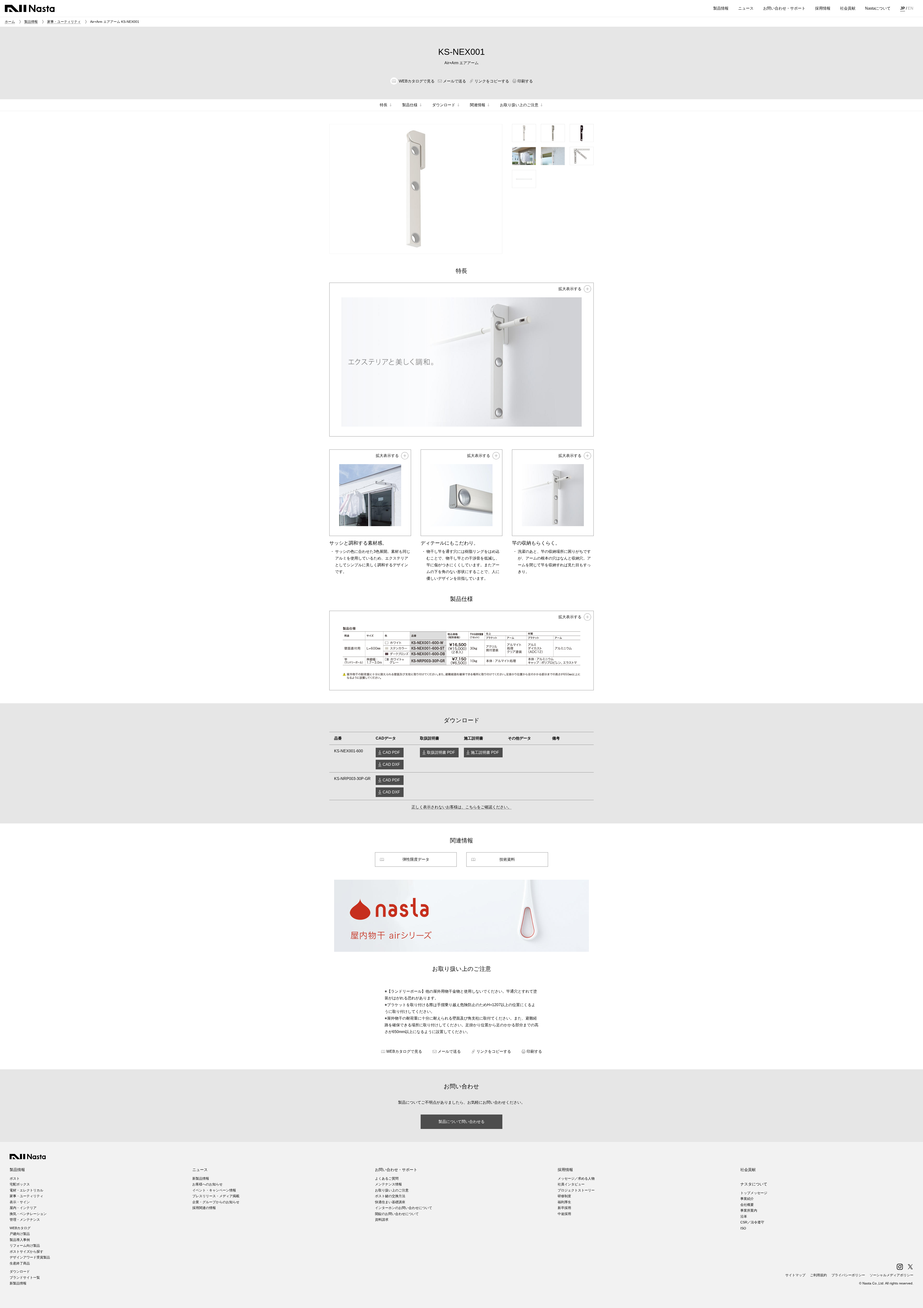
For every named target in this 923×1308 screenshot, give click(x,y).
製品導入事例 (20, 1240)
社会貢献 (748, 1170)
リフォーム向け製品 (25, 1245)
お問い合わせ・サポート (396, 1170)
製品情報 (31, 22)
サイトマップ (795, 1275)
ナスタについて (753, 1184)
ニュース (200, 1170)
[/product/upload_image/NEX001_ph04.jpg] (552, 493)
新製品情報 (18, 1283)
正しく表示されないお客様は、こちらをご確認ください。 (461, 807)
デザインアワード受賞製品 (30, 1257)
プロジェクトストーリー (576, 1190)
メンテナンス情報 (388, 1184)
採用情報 (565, 1170)
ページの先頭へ (912, 1297)
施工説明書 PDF (485, 752)
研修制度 (564, 1196)
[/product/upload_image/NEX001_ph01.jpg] (461, 359)
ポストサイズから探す (26, 1251)
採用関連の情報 (204, 1208)
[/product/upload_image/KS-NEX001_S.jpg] (461, 650)
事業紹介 (747, 1199)
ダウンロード (20, 1271)
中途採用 (564, 1214)
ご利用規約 (818, 1275)
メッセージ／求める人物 (576, 1178)
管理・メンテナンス (25, 1219)
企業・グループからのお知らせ (215, 1202)
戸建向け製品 (20, 1234)
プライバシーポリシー (848, 1275)
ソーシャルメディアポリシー (891, 1275)
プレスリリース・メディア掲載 (215, 1196)
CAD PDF (391, 752)
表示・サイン (20, 1202)
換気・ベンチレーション (28, 1214)
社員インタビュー (571, 1184)
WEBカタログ (20, 1228)
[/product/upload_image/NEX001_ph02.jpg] (370, 493)
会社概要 (747, 1205)
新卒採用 (564, 1208)
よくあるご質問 (387, 1178)
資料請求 (381, 1219)
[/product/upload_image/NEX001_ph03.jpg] (461, 493)
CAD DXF (391, 764)
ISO (743, 1228)
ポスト (15, 1178)
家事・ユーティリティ (64, 22)
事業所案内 (748, 1210)
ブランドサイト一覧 (25, 1277)
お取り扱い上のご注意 (392, 1190)
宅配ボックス (20, 1184)
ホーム (10, 22)
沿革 (743, 1216)
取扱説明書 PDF (441, 752)
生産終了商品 (20, 1263)
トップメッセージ (753, 1193)
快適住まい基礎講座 (390, 1202)
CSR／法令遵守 (752, 1222)
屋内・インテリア (23, 1208)
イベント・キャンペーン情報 (214, 1190)
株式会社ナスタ (30, 8)
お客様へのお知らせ (207, 1184)
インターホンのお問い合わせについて (403, 1208)
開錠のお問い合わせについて (397, 1214)
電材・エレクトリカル (26, 1190)
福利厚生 (564, 1202)
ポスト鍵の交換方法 (390, 1196)
